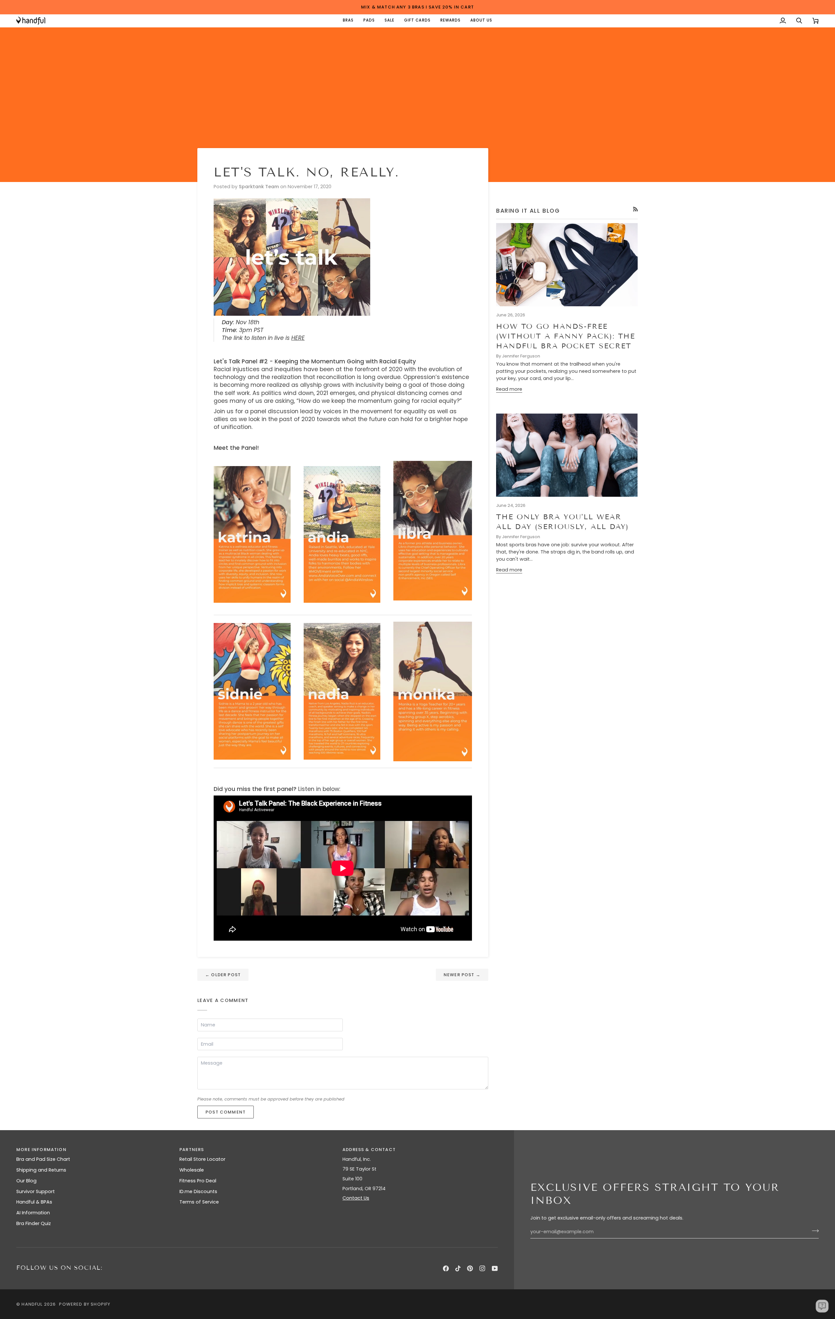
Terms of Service (199, 1202)
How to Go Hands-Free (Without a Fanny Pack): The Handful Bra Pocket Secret (565, 336)
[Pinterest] (470, 1268)
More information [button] (41, 1149)
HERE (298, 338)
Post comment (225, 1112)
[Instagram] (482, 1268)
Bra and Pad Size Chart (43, 1159)
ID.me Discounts (198, 1191)
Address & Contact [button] (369, 1149)
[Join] (813, 1231)
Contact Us (355, 1198)
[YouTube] (495, 1268)
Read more (509, 389)
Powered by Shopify (84, 1304)
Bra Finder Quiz (33, 1223)
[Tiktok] (458, 1268)
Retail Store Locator (202, 1159)
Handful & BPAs (34, 1202)
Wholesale (191, 1170)
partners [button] (191, 1149)
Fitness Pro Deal (197, 1180)
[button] (348, 20)
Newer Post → (462, 975)
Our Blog (26, 1180)
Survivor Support (35, 1191)
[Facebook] (446, 1268)
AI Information (33, 1212)
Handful (32, 1304)
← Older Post (223, 975)
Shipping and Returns (41, 1170)
